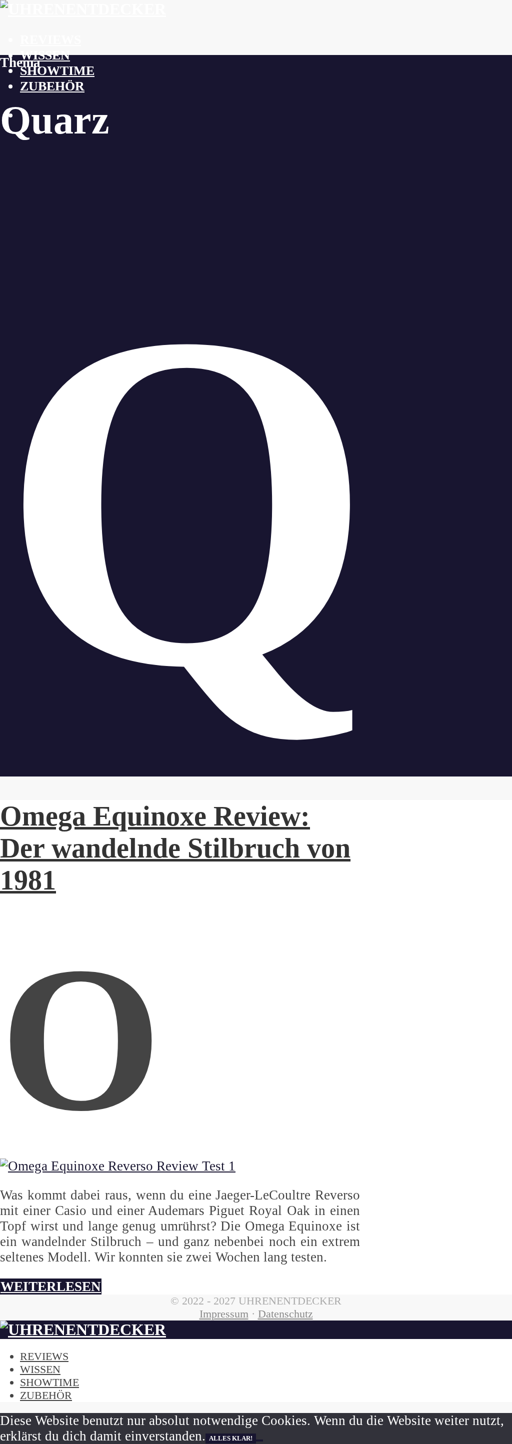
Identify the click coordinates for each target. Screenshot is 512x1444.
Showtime (57, 71)
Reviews (50, 39)
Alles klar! (230, 1438)
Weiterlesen (50, 1286)
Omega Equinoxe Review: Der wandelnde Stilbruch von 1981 (175, 848)
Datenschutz (285, 1314)
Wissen (45, 55)
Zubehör (52, 86)
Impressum (224, 1314)
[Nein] (259, 1441)
